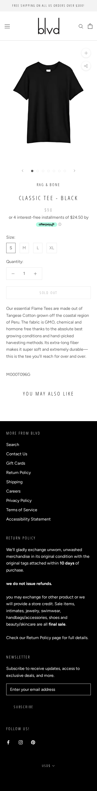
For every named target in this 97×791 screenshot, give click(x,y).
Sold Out (48, 292)
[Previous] (22, 171)
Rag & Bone (48, 184)
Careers (13, 491)
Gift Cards (15, 463)
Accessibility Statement (28, 519)
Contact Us (16, 453)
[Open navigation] (7, 26)
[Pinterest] (33, 742)
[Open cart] (90, 26)
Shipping (14, 481)
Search (12, 444)
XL (51, 247)
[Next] (74, 171)
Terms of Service (21, 509)
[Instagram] (21, 742)
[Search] (81, 26)
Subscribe (23, 706)
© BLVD (48, 777)
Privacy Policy (19, 500)
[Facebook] (8, 742)
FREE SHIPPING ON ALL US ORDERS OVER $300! (48, 5)
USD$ (46, 765)
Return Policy (18, 472)
